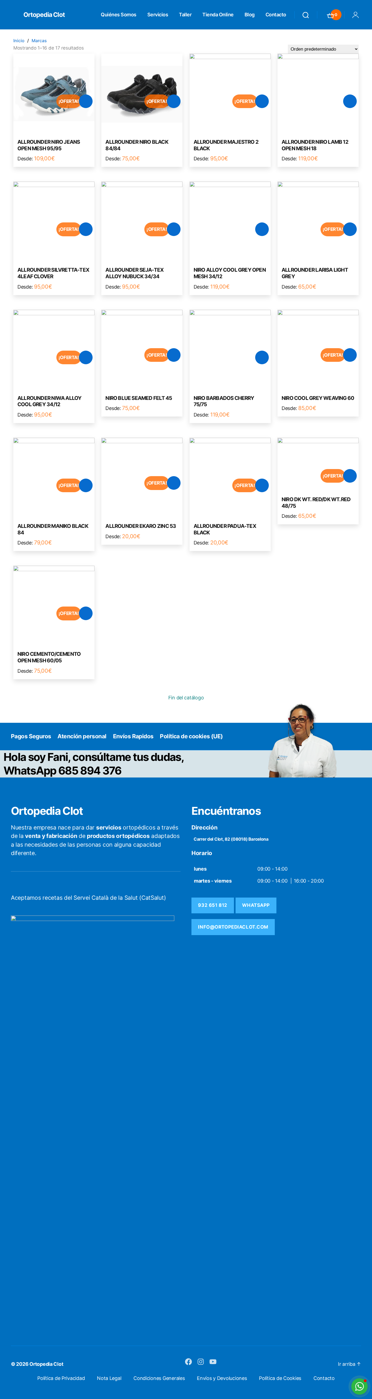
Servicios (157, 14)
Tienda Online (218, 14)
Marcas (39, 40)
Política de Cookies (280, 1378)
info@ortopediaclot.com (233, 927)
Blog (250, 14)
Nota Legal (109, 1378)
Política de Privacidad (61, 1378)
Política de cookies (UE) (191, 736)
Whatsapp (256, 905)
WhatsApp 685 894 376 (62, 770)
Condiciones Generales (159, 1378)
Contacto (276, 14)
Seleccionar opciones (86, 101)
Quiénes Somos (118, 14)
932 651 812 (212, 905)
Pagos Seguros (31, 736)
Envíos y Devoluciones (222, 1378)
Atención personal (81, 736)
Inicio (19, 40)
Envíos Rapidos (133, 736)
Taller (185, 14)
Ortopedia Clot (44, 15)
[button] (359, 1386)
